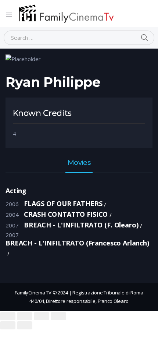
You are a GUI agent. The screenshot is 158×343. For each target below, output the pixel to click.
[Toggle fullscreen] (41, 316)
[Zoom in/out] (58, 316)
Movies (79, 163)
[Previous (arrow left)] (7, 325)
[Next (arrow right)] (24, 325)
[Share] (24, 316)
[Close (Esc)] (7, 316)
